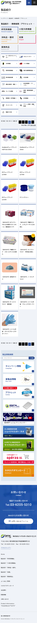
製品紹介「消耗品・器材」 (9, 567)
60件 (34, 125)
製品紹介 (11, 18)
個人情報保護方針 (5, 616)
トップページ (4, 18)
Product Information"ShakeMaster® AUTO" (8, 605)
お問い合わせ (5, 599)
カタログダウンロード (7, 586)
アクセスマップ (5, 548)
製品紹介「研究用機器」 (8, 558)
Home (3, 554)
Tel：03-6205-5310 (7, 544)
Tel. (18, 504)
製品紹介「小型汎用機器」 (9, 563)
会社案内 (3, 590)
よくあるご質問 (5, 581)
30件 (31, 125)
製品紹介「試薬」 (6, 572)
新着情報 (3, 595)
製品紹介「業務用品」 (7, 576)
